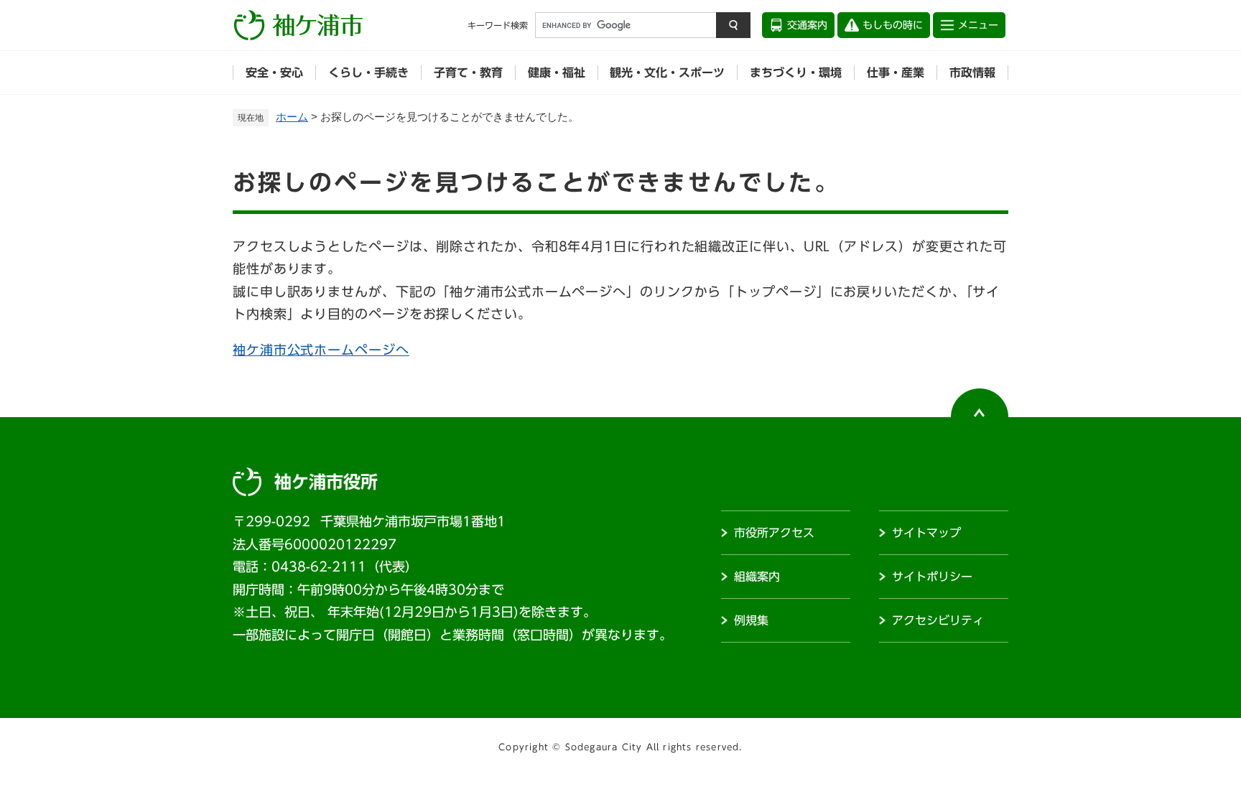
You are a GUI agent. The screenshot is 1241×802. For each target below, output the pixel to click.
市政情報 (972, 72)
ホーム (292, 117)
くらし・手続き (368, 72)
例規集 (751, 620)
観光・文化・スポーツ (667, 72)
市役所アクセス (774, 532)
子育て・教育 (468, 72)
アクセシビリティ (938, 620)
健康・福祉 (556, 72)
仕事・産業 (895, 72)
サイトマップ (926, 532)
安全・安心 (274, 72)
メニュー (978, 25)
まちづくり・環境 (796, 72)
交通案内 (807, 25)
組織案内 (757, 576)
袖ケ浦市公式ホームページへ (321, 349)
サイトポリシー (932, 576)
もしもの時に (893, 25)
